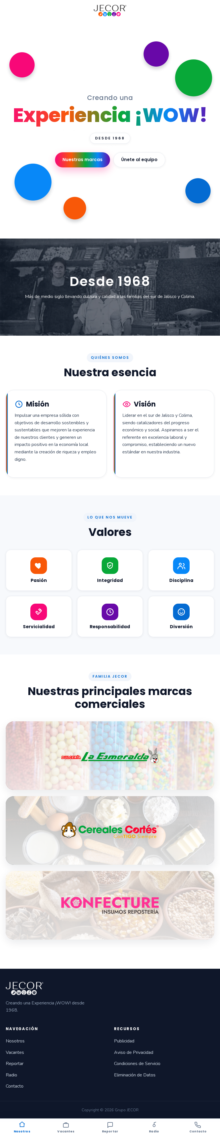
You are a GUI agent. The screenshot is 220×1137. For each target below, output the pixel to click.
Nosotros (15, 1041)
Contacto (14, 1086)
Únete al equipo (139, 160)
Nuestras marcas (82, 160)
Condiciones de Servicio (137, 1063)
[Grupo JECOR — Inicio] (110, 10)
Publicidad (124, 1041)
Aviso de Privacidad (133, 1052)
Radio (11, 1075)
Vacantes (15, 1052)
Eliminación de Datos (135, 1075)
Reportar (14, 1063)
